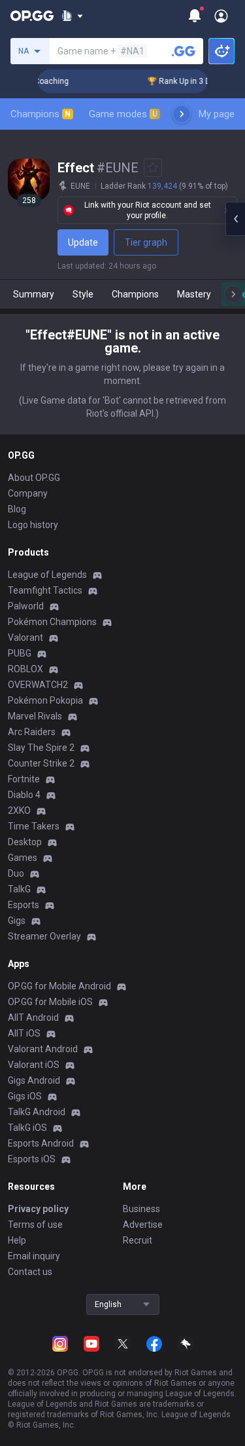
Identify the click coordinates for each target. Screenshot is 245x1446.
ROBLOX (25, 669)
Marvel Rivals (35, 716)
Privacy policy (38, 1209)
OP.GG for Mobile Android (59, 986)
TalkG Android (36, 1112)
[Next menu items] (181, 114)
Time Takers (33, 826)
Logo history (33, 525)
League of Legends (47, 574)
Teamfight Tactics (45, 590)
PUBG (19, 653)
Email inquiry (34, 1256)
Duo (16, 873)
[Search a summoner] (183, 51)
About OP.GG (34, 477)
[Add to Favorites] (153, 168)
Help (17, 1240)
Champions (40, 114)
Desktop (25, 842)
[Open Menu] (221, 16)
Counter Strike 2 (41, 763)
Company (28, 493)
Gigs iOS (25, 1096)
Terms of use (35, 1224)
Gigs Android (34, 1080)
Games (22, 857)
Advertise (143, 1224)
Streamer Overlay (44, 936)
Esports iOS (32, 1159)
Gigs (16, 920)
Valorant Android (43, 1049)
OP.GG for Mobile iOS (50, 1002)
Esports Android (41, 1143)
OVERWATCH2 (38, 684)
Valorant (25, 637)
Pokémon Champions (52, 622)
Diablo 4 (24, 795)
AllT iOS (24, 1033)
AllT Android (33, 1017)
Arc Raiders (32, 732)
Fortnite (24, 779)
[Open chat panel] (235, 219)
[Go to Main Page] (32, 15)
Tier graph (146, 242)
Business (141, 1209)
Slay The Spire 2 (41, 747)
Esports (23, 905)
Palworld (26, 606)
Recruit (137, 1240)
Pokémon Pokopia (45, 700)
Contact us (30, 1271)
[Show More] (72, 16)
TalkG (19, 889)
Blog (17, 509)
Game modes (123, 114)
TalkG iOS (27, 1127)
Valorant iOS (33, 1064)
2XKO (19, 810)
